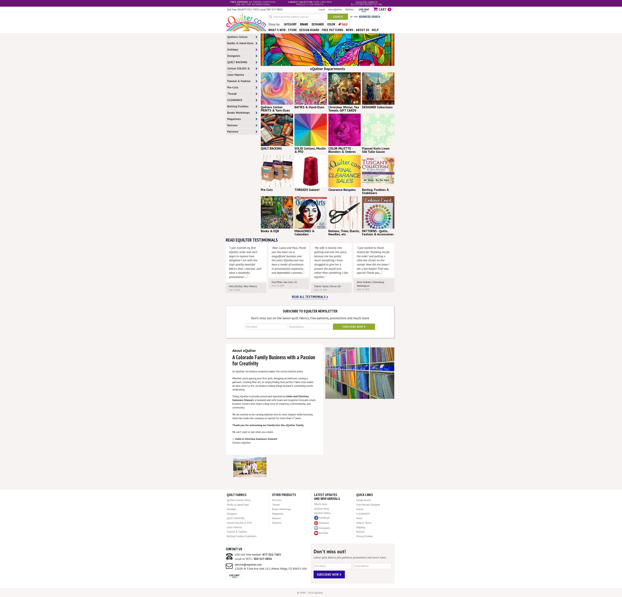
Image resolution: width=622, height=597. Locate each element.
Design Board (363, 500)
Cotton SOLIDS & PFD (238, 69)
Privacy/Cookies (364, 536)
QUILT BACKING (237, 62)
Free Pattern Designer (368, 504)
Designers (233, 56)
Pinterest (324, 522)
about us (362, 30)
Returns (360, 531)
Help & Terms (363, 522)
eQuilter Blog (321, 508)
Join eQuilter (335, 9)
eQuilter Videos (322, 513)
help (375, 30)
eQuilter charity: (367, 1)
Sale (345, 24)
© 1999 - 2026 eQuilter (310, 592)
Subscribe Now (353, 326)
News (359, 518)
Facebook (324, 517)
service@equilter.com (248, 564)
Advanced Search (369, 16)
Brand (304, 24)
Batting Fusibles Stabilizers (237, 107)
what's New (277, 30)
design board (309, 30)
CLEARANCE (234, 100)
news (349, 30)
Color (331, 24)
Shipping (360, 527)
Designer (318, 24)
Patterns (232, 131)
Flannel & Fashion (239, 81)
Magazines (234, 119)
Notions (232, 125)
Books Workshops (238, 112)
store (292, 30)
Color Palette (235, 75)
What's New (320, 504)
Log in (322, 9)
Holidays (232, 49)
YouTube (323, 533)
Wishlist (349, 9)
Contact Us (234, 549)
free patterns (332, 30)
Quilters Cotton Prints (237, 37)
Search (338, 16)
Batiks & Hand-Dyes (240, 43)
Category (290, 24)
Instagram (324, 527)
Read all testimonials (309, 297)
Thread (231, 94)
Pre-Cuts (232, 87)
